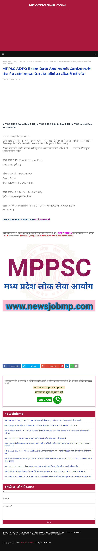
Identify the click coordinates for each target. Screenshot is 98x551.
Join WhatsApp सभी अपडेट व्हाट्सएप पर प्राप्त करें (47, 534)
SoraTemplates (16, 547)
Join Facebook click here (55, 532)
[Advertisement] (49, 30)
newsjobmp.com (26, 542)
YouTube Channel (73, 532)
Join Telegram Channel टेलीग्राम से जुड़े (16, 534)
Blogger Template (40, 547)
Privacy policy (26, 532)
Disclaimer (14, 532)
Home (5, 532)
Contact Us (39, 532)
